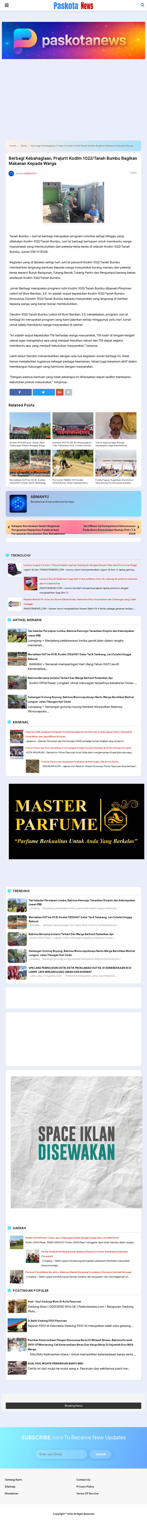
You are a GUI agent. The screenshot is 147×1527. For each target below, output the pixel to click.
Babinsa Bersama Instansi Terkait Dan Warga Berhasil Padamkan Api (70, 678)
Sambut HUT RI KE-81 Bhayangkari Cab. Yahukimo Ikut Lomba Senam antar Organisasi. (71, 445)
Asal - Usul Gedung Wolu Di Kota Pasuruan (54, 1301)
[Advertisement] (73, 92)
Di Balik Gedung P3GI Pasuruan (47, 1320)
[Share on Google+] (60, 392)
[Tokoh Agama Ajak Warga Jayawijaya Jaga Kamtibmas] (115, 425)
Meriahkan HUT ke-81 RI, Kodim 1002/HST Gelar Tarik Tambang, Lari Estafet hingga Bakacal (28, 482)
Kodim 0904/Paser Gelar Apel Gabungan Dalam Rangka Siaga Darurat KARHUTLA (27, 445)
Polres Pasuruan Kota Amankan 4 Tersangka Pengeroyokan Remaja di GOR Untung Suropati (78, 747)
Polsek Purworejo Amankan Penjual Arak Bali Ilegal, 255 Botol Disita (79, 761)
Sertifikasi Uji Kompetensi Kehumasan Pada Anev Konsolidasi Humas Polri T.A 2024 (109, 529)
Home (13, 145)
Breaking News (73, 1405)
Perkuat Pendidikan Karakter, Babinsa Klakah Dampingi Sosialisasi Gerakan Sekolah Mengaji (78, 1272)
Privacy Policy (85, 1486)
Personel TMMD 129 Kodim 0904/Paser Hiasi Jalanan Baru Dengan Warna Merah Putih (70, 482)
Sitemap (10, 1486)
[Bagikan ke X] (44, 392)
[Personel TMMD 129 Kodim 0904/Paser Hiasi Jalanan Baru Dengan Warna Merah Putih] (72, 463)
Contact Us (83, 1479)
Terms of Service (87, 1493)
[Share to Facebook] (21, 392)
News (24, 145)
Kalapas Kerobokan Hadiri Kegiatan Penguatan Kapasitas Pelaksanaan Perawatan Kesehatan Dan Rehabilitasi (38, 529)
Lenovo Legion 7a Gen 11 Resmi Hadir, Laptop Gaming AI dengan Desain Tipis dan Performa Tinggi (80, 565)
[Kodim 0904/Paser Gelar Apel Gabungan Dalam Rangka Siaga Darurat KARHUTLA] (30, 425)
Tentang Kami (13, 1479)
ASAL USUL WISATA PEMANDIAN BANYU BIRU (55, 1363)
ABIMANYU (40, 497)
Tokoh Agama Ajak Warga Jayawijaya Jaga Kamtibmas (111, 444)
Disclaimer (11, 1493)
